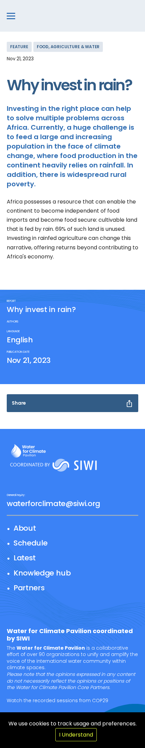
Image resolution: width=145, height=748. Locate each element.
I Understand (76, 735)
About (24, 528)
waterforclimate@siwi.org (53, 503)
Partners (29, 588)
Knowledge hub (42, 573)
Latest (24, 558)
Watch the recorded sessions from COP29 (57, 700)
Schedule (30, 543)
